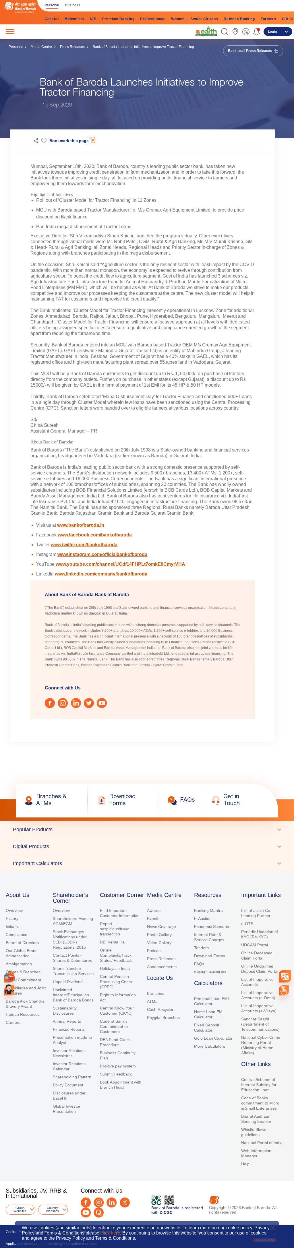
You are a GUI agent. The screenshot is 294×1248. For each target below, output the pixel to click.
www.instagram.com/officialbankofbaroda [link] (102, 554)
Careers (13, 1022)
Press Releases (72, 47)
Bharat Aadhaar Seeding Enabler (256, 1119)
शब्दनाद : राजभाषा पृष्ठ (210, 972)
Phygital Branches (163, 1017)
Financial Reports (69, 1029)
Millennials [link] (74, 19)
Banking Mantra (208, 910)
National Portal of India (262, 1142)
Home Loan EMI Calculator (209, 1014)
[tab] (147, 829)
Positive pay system (118, 1066)
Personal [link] (52, 5)
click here (110, 1232)
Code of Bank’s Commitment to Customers (114, 1026)
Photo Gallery (159, 934)
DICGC (166, 1212)
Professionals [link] (152, 19)
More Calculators (209, 1046)
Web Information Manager (256, 1153)
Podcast (154, 950)
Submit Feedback (116, 1074)
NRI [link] (93, 19)
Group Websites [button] (19, 1209)
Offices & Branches (23, 972)
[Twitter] (125, 1202)
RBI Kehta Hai (112, 942)
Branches (155, 993)
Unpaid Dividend (68, 981)
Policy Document (68, 1085)
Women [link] (178, 19)
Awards (153, 910)
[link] (206, 31)
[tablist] (147, 846)
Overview (14, 910)
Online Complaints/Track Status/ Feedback (116, 955)
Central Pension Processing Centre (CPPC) (117, 981)
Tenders (201, 947)
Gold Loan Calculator (213, 1038)
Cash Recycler (160, 1009)
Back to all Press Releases (250, 51)
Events (153, 918)
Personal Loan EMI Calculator (211, 1001)
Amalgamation (19, 964)
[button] (224, 31)
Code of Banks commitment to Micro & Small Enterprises (260, 1103)
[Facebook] (86, 1202)
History (12, 918)
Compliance (16, 934)
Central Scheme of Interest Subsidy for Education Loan (258, 1084)
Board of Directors (22, 942)
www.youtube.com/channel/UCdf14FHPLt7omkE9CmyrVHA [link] (120, 564)
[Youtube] (86, 1213)
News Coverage (161, 926)
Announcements (162, 966)
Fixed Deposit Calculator (206, 1027)
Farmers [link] (268, 19)
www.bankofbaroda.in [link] (80, 525)
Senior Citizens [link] (204, 19)
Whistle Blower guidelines (254, 1132)
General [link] (52, 19)
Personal (16, 47)
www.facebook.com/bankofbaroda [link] (95, 534)
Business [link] (72, 5)
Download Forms (209, 956)
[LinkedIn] (112, 1202)
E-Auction (203, 918)
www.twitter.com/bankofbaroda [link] (84, 544)
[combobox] (285, 976)
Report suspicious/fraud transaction (114, 928)
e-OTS (247, 923)
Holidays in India (115, 968)
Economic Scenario (211, 926)
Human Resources (23, 1014)
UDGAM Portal (254, 945)
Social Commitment (23, 980)
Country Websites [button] (52, 1209)
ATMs (152, 1001)
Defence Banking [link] (239, 19)
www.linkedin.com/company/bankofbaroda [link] (101, 573)
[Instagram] (99, 1202)
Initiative (13, 926)
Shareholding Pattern (72, 1077)
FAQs (199, 964)
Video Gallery (159, 942)
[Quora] (99, 1213)
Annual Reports (67, 1021)
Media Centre (41, 47)
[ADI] (9, 990)
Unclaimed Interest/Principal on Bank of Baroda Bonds (73, 994)
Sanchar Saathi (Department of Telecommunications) (260, 1024)
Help (245, 1164)
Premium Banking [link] (118, 19)
